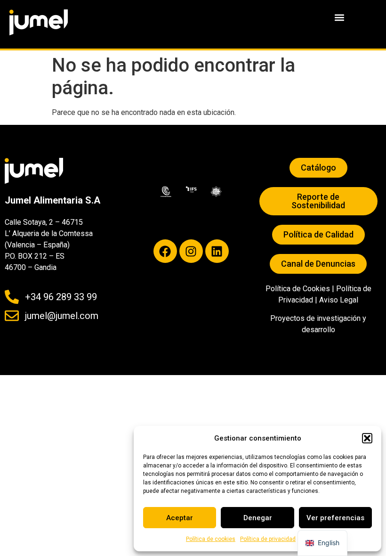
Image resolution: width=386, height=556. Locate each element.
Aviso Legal (338, 299)
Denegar (257, 518)
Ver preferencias (335, 518)
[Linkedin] (217, 251)
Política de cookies (210, 539)
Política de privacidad (268, 539)
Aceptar (179, 518)
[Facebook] (165, 251)
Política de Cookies (297, 288)
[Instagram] (191, 251)
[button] (367, 438)
